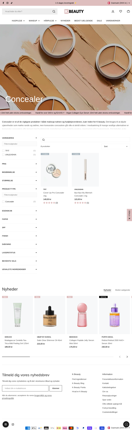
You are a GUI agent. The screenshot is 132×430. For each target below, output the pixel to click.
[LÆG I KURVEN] (27, 330)
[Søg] (53, 11)
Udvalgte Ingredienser (14, 269)
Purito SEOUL (107, 337)
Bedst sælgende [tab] (122, 290)
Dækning (6, 244)
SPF (4, 227)
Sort (106, 146)
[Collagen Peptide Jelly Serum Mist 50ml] (82, 315)
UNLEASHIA (78, 189)
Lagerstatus (8, 253)
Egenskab (7, 211)
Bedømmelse (8, 172)
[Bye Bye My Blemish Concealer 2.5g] (85, 169)
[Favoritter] (121, 11)
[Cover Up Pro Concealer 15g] (54, 169)
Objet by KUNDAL (44, 337)
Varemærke (8, 138)
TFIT (44, 189)
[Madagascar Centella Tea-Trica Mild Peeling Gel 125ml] (17, 315)
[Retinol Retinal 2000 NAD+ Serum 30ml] (114, 315)
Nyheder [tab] (107, 290)
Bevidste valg (9, 261)
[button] (66, 125)
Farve (5, 219)
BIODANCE (73, 337)
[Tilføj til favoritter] (62, 158)
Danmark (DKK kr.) (119, 3)
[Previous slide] (120, 357)
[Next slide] (127, 357)
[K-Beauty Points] (6, 424)
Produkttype (9, 189)
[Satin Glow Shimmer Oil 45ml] (49, 315)
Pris (4, 164)
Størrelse (7, 180)
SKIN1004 (8, 337)
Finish (5, 236)
